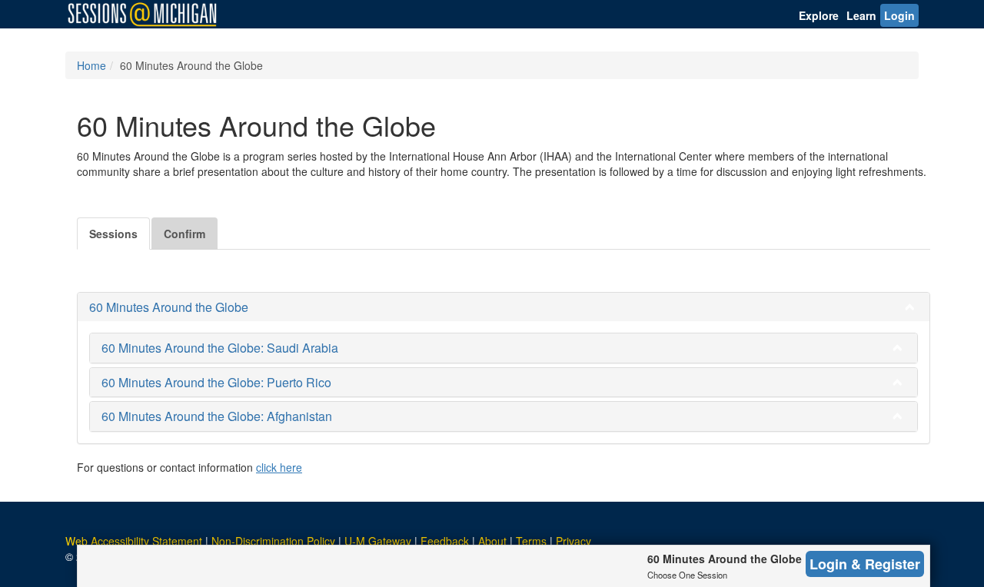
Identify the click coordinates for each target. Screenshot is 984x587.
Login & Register (864, 564)
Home (91, 65)
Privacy (573, 541)
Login (899, 15)
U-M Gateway (377, 541)
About (492, 541)
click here (279, 467)
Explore (819, 15)
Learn (861, 15)
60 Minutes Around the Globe (168, 307)
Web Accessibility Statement (133, 541)
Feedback (445, 541)
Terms (531, 541)
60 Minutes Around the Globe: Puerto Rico (216, 382)
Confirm (184, 233)
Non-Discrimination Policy (273, 541)
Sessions (113, 233)
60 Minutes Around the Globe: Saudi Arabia (219, 348)
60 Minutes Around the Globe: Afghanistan (216, 416)
